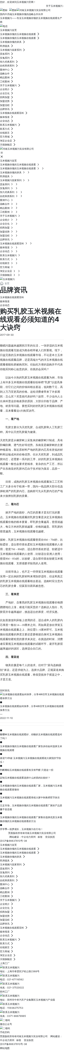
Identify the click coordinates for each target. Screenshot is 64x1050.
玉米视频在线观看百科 (12, 297)
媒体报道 (5, 301)
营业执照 (50, 836)
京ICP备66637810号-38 (13, 840)
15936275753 (15, 1007)
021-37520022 (15, 987)
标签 (40, 836)
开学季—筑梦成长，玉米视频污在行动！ (21, 829)
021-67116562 (15, 979)
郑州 (33, 836)
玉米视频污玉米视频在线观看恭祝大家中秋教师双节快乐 (30, 797)
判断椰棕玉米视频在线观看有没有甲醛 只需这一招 (26, 769)
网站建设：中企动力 (20, 836)
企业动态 (5, 305)
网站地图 (5, 1048)
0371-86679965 (16, 1015)
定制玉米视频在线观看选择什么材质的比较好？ (25, 777)
